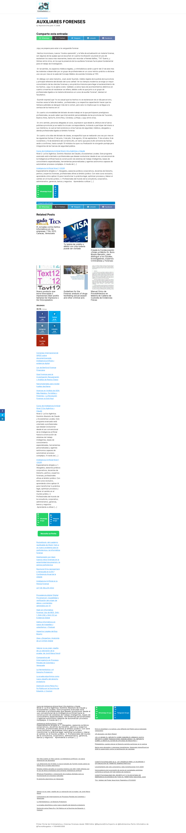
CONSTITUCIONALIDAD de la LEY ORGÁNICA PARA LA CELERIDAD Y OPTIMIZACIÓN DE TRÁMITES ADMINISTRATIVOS (120, 762)
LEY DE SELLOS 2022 (45, 588)
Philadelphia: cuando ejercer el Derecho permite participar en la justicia (121, 744)
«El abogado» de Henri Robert (106, 734)
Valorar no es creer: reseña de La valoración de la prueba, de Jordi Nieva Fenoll (48, 650)
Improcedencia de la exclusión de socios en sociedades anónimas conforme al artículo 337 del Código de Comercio (119, 771)
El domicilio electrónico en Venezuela (50, 779)
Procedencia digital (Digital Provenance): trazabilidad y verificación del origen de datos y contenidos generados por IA (47, 600)
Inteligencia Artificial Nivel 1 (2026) (50, 168)
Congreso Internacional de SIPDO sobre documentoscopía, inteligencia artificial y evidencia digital (47, 358)
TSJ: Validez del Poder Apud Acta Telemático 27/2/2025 (115, 780)
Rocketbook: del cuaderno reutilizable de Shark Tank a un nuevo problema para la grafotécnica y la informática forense (48, 547)
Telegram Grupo (56, 519)
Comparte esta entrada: (45, 203)
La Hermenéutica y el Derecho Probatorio (52, 801)
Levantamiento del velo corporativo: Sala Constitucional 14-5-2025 (119, 767)
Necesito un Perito (48, 534)
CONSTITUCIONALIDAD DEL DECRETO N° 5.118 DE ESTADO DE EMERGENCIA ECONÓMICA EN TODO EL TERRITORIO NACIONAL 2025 (120, 776)
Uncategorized (42, 18)
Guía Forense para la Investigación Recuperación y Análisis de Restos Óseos (47, 377)
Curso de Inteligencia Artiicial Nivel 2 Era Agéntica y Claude (60, 151)
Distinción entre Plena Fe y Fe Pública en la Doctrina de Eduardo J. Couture (47, 688)
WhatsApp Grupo (46, 191)
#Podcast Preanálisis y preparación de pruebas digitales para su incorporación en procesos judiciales (60, 774)
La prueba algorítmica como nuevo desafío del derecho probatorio (47, 679)
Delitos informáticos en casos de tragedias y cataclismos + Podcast (45, 624)
